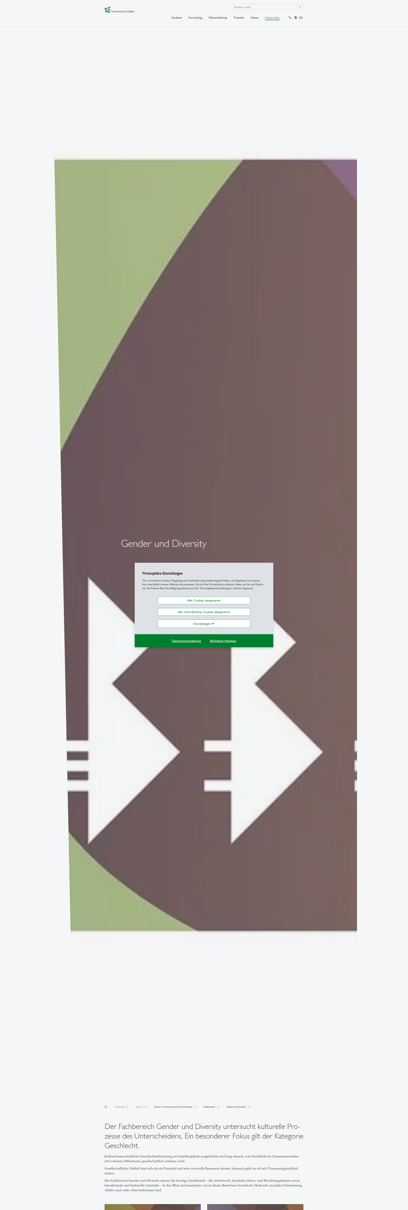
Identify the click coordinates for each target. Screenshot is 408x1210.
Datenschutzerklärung (186, 641)
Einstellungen (202, 624)
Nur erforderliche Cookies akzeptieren (204, 612)
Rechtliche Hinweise (223, 641)
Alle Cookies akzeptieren (204, 600)
